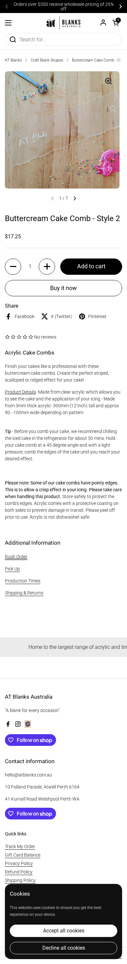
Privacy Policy (19, 863)
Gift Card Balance (22, 855)
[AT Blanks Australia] (63, 22)
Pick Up (12, 568)
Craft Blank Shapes (47, 60)
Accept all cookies (63, 931)
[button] (115, 22)
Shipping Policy (20, 880)
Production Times (22, 580)
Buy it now (63, 288)
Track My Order (20, 846)
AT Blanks (13, 60)
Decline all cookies (63, 948)
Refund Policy (19, 871)
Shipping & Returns (24, 592)
